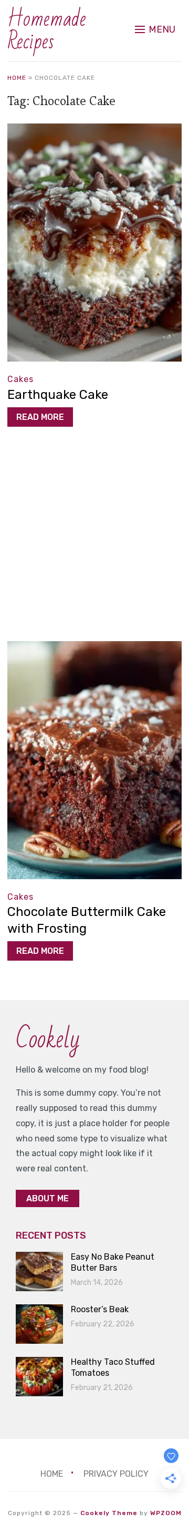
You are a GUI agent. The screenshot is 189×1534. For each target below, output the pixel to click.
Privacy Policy (116, 1474)
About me (47, 1198)
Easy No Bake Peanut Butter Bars (112, 1262)
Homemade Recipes (46, 30)
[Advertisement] (94, 542)
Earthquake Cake (57, 394)
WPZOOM (166, 1513)
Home (16, 77)
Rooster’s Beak (100, 1309)
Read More (40, 417)
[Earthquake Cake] (94, 131)
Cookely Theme (109, 1513)
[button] (155, 29)
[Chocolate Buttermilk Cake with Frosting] (94, 648)
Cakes (20, 379)
